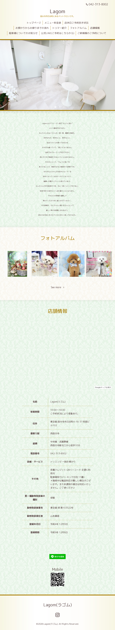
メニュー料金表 (52, 22)
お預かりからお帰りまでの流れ (32, 28)
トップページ (34, 22)
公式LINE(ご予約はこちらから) (57, 33)
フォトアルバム (78, 28)
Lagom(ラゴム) (57, 605)
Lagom (57, 11)
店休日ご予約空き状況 (76, 22)
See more (57, 287)
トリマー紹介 (59, 28)
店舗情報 (95, 28)
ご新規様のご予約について (92, 33)
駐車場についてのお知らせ (23, 33)
